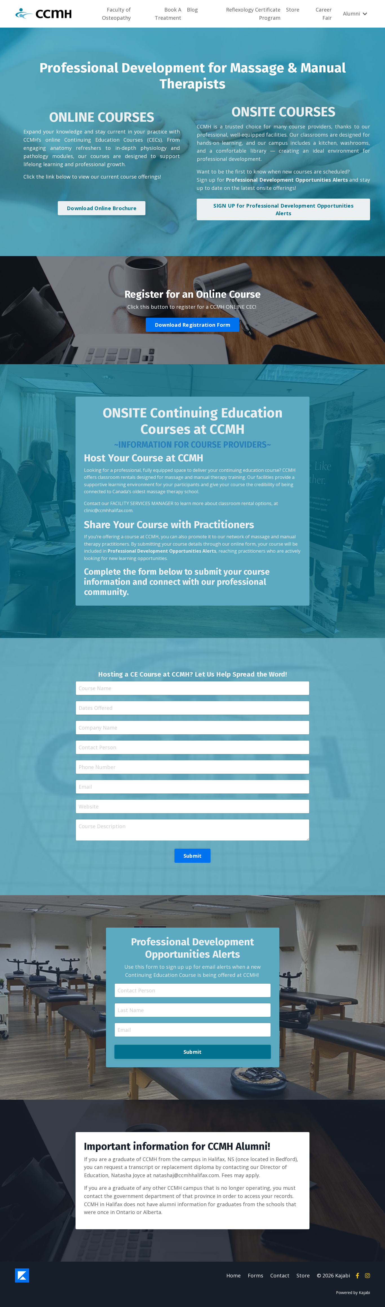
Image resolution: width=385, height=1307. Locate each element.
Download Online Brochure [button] (101, 208)
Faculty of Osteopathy (116, 13)
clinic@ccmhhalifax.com (108, 510)
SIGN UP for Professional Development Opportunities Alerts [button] (283, 209)
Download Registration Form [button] (193, 324)
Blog (192, 9)
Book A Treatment (168, 13)
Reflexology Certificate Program (253, 13)
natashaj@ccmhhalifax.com (186, 1175)
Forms (255, 1275)
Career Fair (324, 13)
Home (233, 1275)
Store (292, 9)
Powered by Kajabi (353, 1292)
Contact (279, 1275)
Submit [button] (192, 855)
